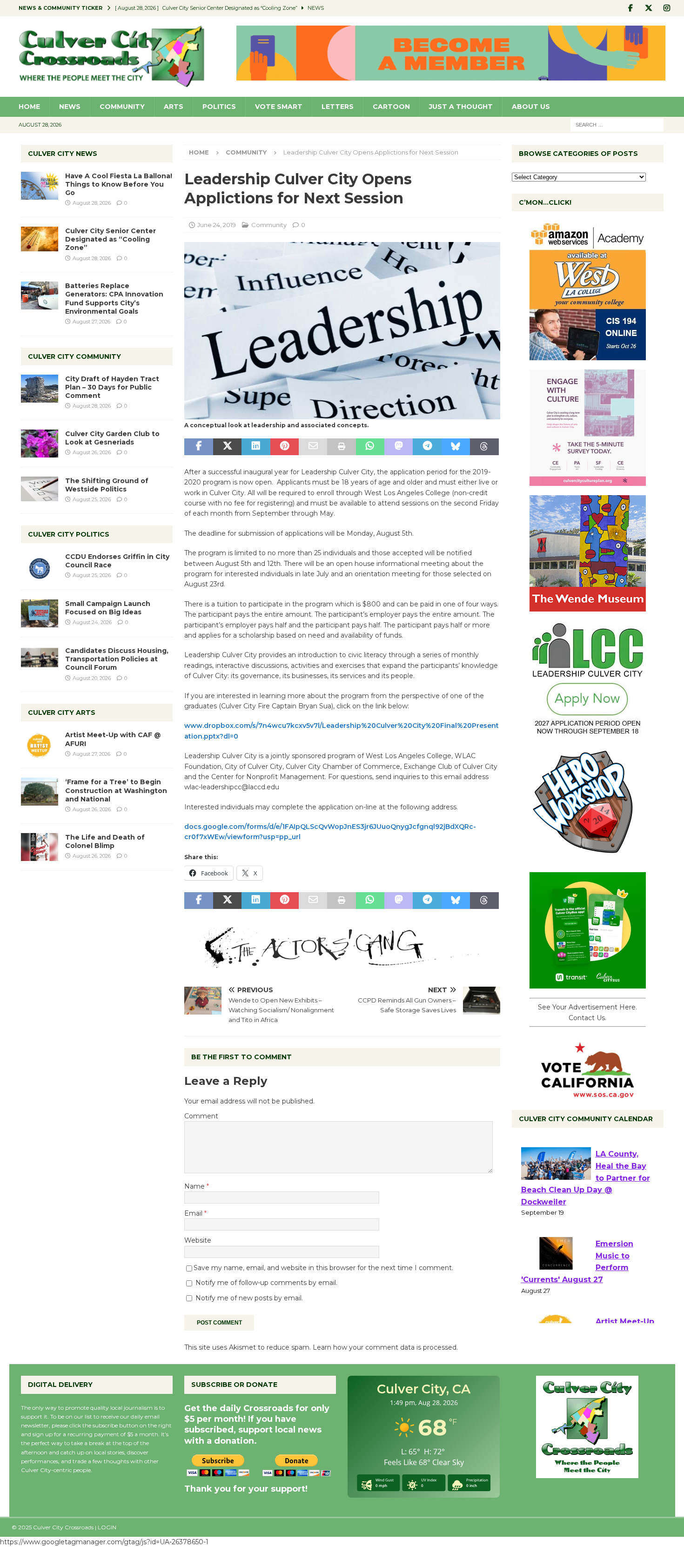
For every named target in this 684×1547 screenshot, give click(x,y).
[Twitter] (649, 8)
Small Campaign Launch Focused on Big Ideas (107, 607)
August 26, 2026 (92, 452)
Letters (338, 106)
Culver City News (62, 153)
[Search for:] (617, 124)
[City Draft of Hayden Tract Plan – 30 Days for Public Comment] (39, 389)
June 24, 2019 (216, 225)
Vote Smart (278, 106)
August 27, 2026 (91, 321)
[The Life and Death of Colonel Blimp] (39, 847)
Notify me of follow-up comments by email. (266, 1282)
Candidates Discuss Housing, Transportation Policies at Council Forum (116, 659)
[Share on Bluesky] (456, 446)
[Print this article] (341, 446)
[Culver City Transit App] (588, 983)
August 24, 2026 (92, 622)
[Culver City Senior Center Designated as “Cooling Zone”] (39, 239)
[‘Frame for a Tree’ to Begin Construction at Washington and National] (39, 792)
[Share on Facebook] (198, 446)
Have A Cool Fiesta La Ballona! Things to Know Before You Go (118, 184)
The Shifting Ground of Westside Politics (106, 485)
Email (194, 1213)
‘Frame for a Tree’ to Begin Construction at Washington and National (116, 790)
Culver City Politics (68, 534)
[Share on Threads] (484, 446)
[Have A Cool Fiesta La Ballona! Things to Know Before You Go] (39, 186)
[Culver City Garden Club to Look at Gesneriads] (39, 443)
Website (197, 1240)
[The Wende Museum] (588, 606)
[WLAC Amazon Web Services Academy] (588, 355)
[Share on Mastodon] (398, 446)
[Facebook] (631, 8)
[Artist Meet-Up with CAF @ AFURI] (39, 745)
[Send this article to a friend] (313, 446)
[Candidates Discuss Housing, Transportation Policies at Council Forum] (39, 660)
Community (122, 106)
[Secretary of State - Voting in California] (587, 1093)
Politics (219, 106)
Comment (201, 1116)
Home (29, 106)
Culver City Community (74, 356)
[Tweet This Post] (227, 446)
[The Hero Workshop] (588, 858)
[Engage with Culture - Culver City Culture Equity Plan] (588, 481)
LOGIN (107, 1527)
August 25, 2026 (92, 499)
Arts (173, 106)
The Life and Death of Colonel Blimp (105, 841)
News (69, 106)
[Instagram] (667, 8)
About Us (531, 106)
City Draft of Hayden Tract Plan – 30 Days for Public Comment (112, 387)
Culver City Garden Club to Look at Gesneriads (112, 438)
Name (195, 1186)
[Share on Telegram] (427, 446)
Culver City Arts (61, 712)
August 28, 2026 (92, 203)
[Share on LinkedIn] (255, 446)
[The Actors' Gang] (342, 963)
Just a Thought (461, 106)
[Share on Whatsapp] (370, 446)
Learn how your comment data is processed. (385, 1347)
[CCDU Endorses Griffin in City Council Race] (39, 566)
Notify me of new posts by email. (249, 1298)
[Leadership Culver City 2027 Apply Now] (588, 732)
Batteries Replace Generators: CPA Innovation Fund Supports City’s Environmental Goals (114, 299)
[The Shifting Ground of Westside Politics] (39, 489)
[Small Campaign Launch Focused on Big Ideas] (39, 613)
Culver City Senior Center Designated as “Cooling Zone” (110, 239)
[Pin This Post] (284, 446)
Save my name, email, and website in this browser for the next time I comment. (323, 1268)
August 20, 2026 (92, 678)
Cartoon (391, 106)
